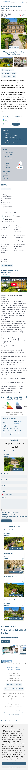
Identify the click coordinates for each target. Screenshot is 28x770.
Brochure (7, 124)
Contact (16, 124)
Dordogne (5, 173)
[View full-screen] (25, 19)
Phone (3, 492)
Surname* (4, 480)
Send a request (6, 521)
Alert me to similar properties (10, 512)
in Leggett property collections (13, 693)
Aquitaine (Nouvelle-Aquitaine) (5, 177)
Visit (3, 510)
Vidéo (6, 116)
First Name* (4, 474)
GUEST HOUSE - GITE (9, 76)
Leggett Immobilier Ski (14, 705)
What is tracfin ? (19, 697)
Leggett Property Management (13, 707)
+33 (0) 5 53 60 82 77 (17, 689)
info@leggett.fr (17, 681)
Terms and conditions (9, 697)
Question (3, 497)
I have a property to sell (8, 514)
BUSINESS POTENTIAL (10, 73)
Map (6, 120)
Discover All (5, 641)
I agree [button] (14, 763)
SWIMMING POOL (8, 70)
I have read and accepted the (14, 517)
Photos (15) (17, 116)
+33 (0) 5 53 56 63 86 (15, 685)
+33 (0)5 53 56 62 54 (14, 679)
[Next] (24, 33)
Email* (3, 486)
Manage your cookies (17, 699)
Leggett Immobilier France (14, 703)
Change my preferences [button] (14, 767)
